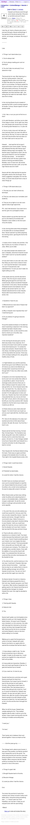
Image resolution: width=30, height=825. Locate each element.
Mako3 (14, 9)
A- (2, 26)
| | (22, 26)
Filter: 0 (17, 2)
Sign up (6, 811)
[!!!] (17, 20)
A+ (11, 26)
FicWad (4, 2)
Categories (4, 5)
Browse (12, 2)
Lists (2, 7)
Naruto (24, 5)
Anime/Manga (15, 5)
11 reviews (20, 9)
